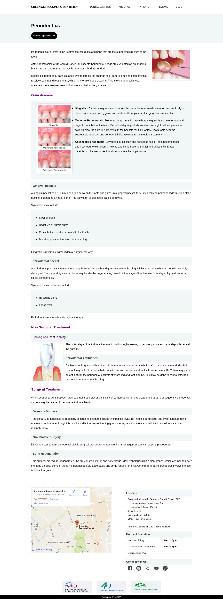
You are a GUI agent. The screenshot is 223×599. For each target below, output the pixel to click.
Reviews (163, 7)
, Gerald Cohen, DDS (153, 499)
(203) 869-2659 (143, 519)
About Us (124, 7)
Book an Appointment (44, 35)
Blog (179, 7)
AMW (118, 597)
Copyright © (108, 597)
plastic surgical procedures (87, 444)
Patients (144, 7)
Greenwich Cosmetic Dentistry (54, 7)
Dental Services (100, 7)
